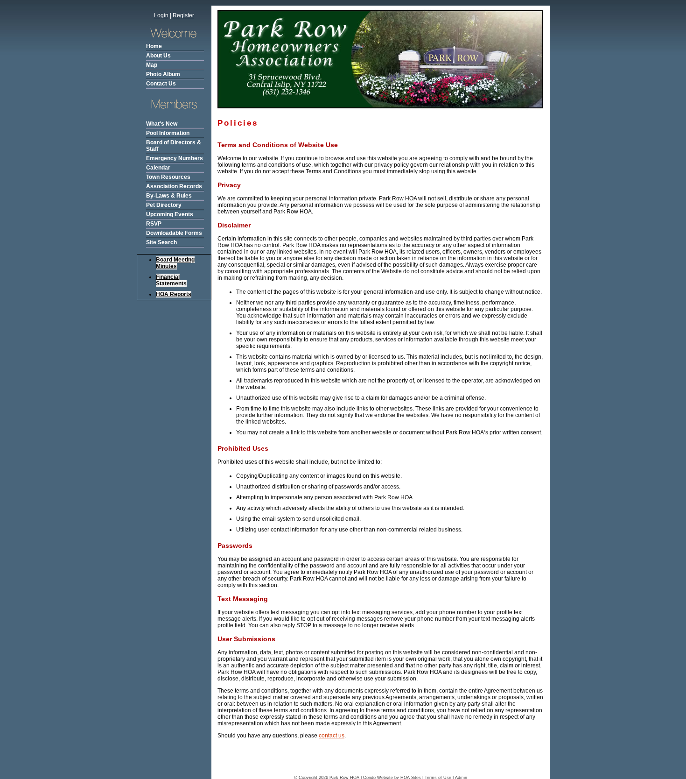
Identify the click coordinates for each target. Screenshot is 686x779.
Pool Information (167, 133)
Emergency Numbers (174, 158)
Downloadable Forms (174, 233)
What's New (161, 123)
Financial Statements (171, 280)
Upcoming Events (169, 214)
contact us (331, 735)
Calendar (158, 167)
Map (151, 65)
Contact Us (161, 83)
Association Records (174, 186)
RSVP (153, 223)
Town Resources (168, 177)
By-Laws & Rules (169, 195)
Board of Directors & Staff (173, 145)
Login (161, 15)
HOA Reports (173, 294)
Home (154, 46)
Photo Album (163, 74)
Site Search (161, 242)
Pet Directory (164, 205)
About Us (158, 55)
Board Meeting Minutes (175, 262)
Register (183, 15)
